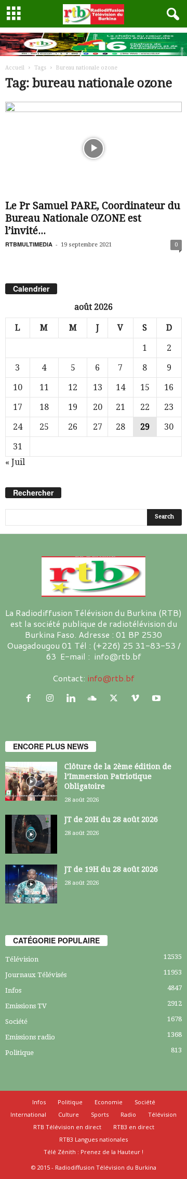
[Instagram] (52, 698)
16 (168, 387)
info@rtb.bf (111, 678)
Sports (100, 1114)
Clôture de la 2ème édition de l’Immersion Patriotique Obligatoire (117, 776)
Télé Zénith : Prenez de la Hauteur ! (93, 1152)
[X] (116, 698)
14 (120, 387)
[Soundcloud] (94, 698)
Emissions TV (26, 1006)
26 (72, 427)
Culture (68, 1114)
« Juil (15, 462)
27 (97, 427)
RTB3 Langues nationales (93, 1139)
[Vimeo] (137, 698)
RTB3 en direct (133, 1127)
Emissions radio (30, 1037)
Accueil (14, 68)
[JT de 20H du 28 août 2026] (31, 834)
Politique (19, 1053)
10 (17, 387)
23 (168, 407)
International (28, 1114)
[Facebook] (31, 698)
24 (17, 427)
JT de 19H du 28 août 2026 (111, 869)
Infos (13, 990)
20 (97, 407)
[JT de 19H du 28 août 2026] (31, 884)
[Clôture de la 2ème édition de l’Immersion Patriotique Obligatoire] (31, 781)
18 (44, 407)
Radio (128, 1114)
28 (120, 427)
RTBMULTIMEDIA (28, 244)
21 (120, 407)
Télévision (21, 959)
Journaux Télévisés (35, 975)
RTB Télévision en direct (67, 1127)
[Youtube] (157, 698)
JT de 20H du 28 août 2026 (111, 819)
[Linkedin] (73, 698)
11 (44, 387)
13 (97, 387)
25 (44, 427)
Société (16, 1021)
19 (72, 407)
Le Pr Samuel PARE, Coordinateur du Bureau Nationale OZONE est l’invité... (92, 218)
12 (72, 387)
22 (145, 407)
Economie (109, 1102)
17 (17, 407)
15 (145, 387)
